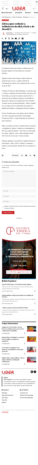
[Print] (22, 38)
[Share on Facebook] (5, 38)
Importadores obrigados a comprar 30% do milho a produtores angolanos (13, 339)
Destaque (5, 20)
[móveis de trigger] (3, 8)
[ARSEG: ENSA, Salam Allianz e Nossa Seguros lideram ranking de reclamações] (31, 359)
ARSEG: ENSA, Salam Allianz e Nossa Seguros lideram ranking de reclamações (13, 359)
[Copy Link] (19, 38)
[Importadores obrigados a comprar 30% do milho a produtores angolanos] (31, 339)
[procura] (29, 9)
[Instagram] (35, 371)
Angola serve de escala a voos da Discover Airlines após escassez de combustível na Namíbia (13, 328)
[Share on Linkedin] (12, 38)
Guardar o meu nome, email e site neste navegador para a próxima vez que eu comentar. (19, 207)
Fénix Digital (5, 412)
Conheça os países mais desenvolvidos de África (15, 307)
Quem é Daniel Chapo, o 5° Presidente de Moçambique (16, 284)
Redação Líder (9, 32)
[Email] (15, 38)
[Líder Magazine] (19, 9)
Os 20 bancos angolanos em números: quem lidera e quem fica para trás (12, 349)
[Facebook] (32, 371)
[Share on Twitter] (9, 38)
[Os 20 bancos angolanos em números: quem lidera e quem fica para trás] (31, 349)
